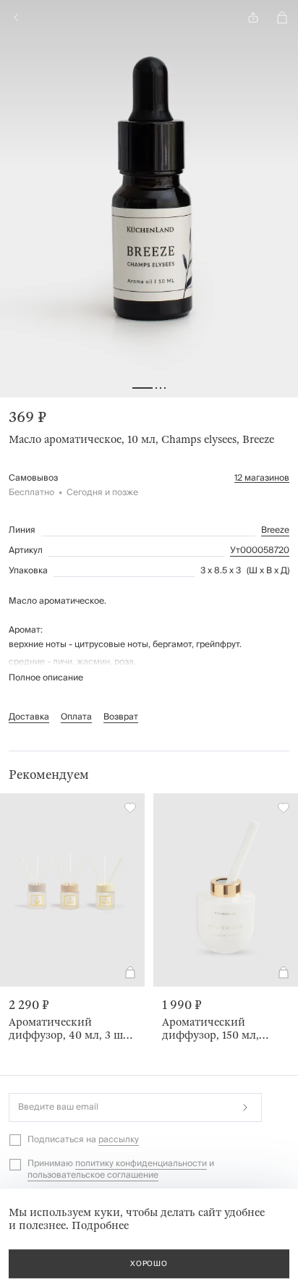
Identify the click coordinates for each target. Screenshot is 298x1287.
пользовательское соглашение (92, 1175)
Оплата (76, 717)
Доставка (29, 717)
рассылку (118, 1139)
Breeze (275, 530)
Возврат (120, 717)
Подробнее (100, 1225)
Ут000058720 (259, 551)
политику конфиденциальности (141, 1163)
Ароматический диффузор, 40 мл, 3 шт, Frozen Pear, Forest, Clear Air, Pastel (70, 1029)
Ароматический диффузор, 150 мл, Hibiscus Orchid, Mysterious (210, 1029)
